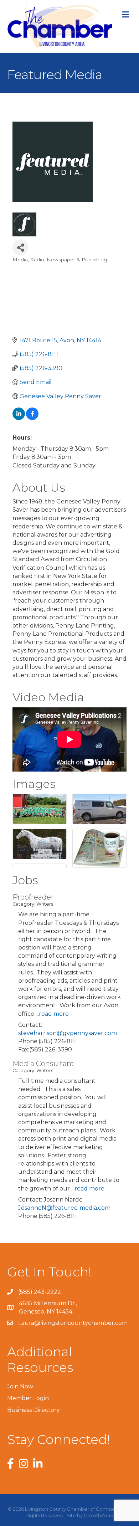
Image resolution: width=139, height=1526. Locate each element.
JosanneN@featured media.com (64, 1207)
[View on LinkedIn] (18, 418)
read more (54, 1013)
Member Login (28, 1398)
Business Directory (33, 1410)
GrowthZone (98, 1515)
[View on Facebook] (32, 418)
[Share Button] (20, 247)
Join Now (20, 1386)
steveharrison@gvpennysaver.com (67, 1033)
